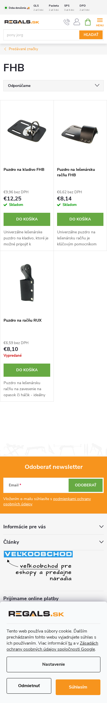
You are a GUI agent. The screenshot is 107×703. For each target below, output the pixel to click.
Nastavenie (53, 664)
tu (70, 643)
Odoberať (86, 485)
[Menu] (99, 22)
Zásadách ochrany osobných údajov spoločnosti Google (52, 646)
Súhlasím (78, 687)
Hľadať (91, 34)
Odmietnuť (29, 686)
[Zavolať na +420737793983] (66, 22)
